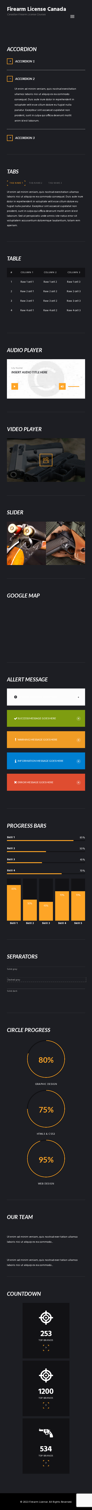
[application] (46, 386)
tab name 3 (55, 183)
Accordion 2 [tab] (25, 79)
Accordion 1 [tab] (25, 61)
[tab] (16, 183)
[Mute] (62, 386)
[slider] (74, 387)
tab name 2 (36, 183)
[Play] (15, 386)
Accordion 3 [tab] (25, 138)
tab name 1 (16, 183)
